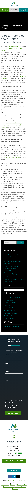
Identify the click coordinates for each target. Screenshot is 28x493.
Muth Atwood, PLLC (15, 46)
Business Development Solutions (14, 487)
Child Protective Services (12, 297)
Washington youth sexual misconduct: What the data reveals (13, 275)
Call (23, 10)
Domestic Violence (10, 303)
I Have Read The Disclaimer (13, 406)
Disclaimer (8, 400)
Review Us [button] (14, 470)
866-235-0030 (16, 453)
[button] (4, 9)
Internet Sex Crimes (10, 308)
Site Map (13, 485)
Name (7, 355)
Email (7, 363)
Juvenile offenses (9, 310)
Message (8, 380)
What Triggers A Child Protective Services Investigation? (11, 268)
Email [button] (15, 10)
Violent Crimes (9, 318)
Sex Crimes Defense (10, 313)
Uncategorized (9, 316)
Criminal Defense (10, 48)
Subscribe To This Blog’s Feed (12, 326)
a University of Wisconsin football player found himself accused (11, 125)
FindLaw (15, 489)
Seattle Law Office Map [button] (14, 460)
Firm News (7, 305)
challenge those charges (11, 157)
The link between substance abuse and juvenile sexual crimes (13, 257)
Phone (7, 371)
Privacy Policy (22, 485)
